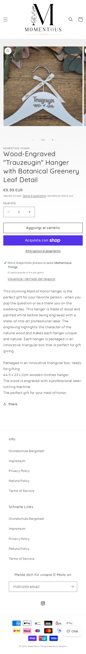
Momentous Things (37, 646)
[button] (5, 19)
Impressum (17, 461)
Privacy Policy (19, 471)
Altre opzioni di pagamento (43, 251)
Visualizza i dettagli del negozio (31, 279)
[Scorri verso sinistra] (33, 140)
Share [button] (12, 404)
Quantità (9, 203)
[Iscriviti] (72, 586)
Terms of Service (21, 491)
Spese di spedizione (34, 195)
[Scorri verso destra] (53, 140)
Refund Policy (19, 481)
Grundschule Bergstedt (27, 451)
